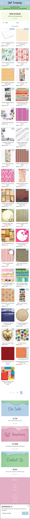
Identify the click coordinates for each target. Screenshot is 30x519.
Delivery (15, 494)
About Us (15, 489)
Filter (6, 22)
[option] (15, 7)
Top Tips (15, 499)
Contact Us (15, 474)
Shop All (15, 487)
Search (15, 485)
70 (17, 392)
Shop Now (15, 423)
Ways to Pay (15, 497)
